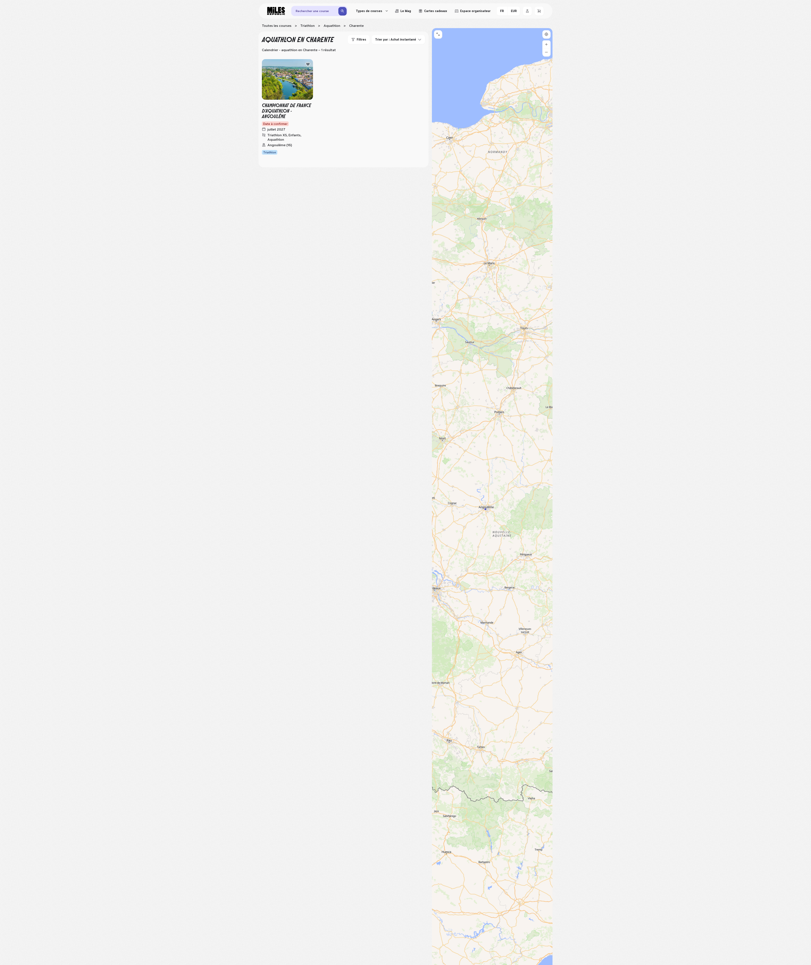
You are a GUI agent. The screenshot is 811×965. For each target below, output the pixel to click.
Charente (356, 26)
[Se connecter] (527, 11)
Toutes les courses (276, 26)
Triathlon (307, 26)
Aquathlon (332, 26)
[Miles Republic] (276, 11)
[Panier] (539, 11)
